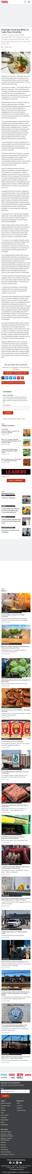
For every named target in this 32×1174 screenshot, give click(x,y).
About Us (21, 1166)
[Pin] (18, 377)
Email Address (7, 405)
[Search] (25, 2)
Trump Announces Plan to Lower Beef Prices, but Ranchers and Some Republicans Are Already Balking (15, 993)
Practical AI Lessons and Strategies (10, 531)
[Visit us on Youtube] (20, 1163)
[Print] (2, 377)
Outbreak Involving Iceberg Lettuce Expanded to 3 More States (9, 451)
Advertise (14, 1166)
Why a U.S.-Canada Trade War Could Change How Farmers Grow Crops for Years (11, 441)
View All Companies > (16, 480)
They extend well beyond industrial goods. (12, 935)
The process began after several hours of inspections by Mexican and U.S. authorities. (15, 964)
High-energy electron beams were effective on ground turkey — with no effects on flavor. (14, 809)
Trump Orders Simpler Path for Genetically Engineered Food (11, 521)
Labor (3, 834)
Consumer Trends (7, 1022)
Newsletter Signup (6, 1166)
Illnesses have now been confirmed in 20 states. (14, 683)
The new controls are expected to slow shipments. (15, 1060)
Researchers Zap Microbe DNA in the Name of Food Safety (14, 805)
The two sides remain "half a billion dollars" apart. (14, 840)
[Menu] (29, 2)
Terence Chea (8, 47)
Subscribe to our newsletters (16, 373)
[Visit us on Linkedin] (17, 1163)
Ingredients (5, 707)
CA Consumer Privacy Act (16, 1169)
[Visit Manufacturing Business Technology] (20, 1077)
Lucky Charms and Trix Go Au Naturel (12, 741)
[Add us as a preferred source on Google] (22, 377)
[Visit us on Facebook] (10, 1163)
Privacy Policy (11, 1167)
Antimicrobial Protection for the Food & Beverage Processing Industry (10, 510)
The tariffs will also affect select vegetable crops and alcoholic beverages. (16, 902)
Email (2, 1088)
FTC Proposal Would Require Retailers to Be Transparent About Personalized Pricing (14, 1025)
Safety (4, 677)
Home (4, 495)
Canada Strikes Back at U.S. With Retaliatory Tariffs (14, 932)
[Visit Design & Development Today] (4, 1075)
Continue (8, 412)
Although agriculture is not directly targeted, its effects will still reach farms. (14, 651)
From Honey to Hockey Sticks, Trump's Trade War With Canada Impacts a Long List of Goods (15, 899)
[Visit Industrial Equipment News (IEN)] (20, 1075)
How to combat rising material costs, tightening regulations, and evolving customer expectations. (14, 619)
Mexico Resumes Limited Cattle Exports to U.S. (15, 962)
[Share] (6, 377)
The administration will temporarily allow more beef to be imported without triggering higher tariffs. (16, 997)
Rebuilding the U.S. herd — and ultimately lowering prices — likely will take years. (14, 871)
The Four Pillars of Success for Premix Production (10, 431)
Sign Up (5, 1096)
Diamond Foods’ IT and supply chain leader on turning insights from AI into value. (15, 714)
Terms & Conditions (21, 1167)
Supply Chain (5, 643)
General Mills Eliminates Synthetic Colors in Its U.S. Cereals (15, 772)
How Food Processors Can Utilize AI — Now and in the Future (11, 460)
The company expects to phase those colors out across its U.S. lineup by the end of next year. (14, 776)
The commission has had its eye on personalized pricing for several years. (14, 1029)
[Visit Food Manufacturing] (12, 1074)
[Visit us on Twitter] (14, 1163)
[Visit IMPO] (28, 1075)
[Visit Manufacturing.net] (12, 1077)
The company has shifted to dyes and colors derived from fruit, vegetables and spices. (15, 744)
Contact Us (28, 1166)
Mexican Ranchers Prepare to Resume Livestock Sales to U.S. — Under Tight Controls (15, 1057)
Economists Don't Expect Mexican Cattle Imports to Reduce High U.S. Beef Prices (15, 867)
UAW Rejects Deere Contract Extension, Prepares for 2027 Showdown (13, 837)
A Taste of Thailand (8, 498)
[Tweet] (14, 377)
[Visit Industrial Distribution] (4, 1077)
